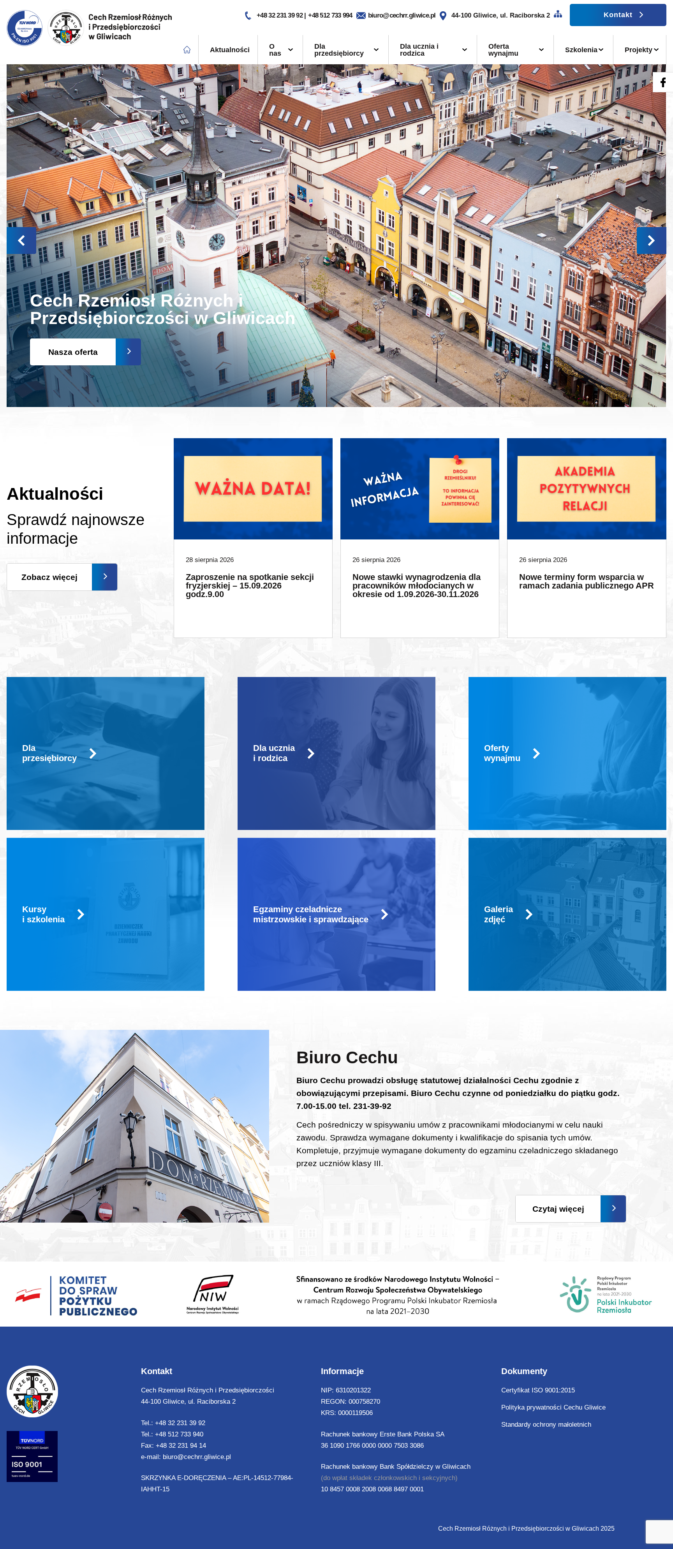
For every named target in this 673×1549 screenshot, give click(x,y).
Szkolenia (581, 50)
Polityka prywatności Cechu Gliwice (553, 1407)
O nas (275, 49)
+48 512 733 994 (330, 15)
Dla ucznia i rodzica (419, 49)
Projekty (638, 50)
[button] (651, 240)
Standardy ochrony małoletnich (546, 1424)
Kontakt (618, 15)
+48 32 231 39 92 (280, 15)
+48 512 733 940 (179, 1434)
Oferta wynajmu (503, 49)
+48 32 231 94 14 (181, 1445)
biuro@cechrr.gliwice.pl (402, 15)
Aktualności (230, 50)
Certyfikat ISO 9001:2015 (538, 1390)
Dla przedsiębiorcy (339, 49)
